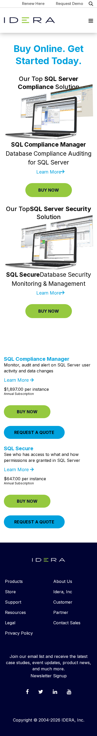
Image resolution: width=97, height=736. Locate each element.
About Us (62, 581)
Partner (60, 612)
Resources (15, 612)
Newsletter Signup (49, 675)
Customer (62, 602)
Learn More (48, 172)
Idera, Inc (62, 591)
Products (14, 581)
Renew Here (33, 3)
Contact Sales (66, 622)
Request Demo (69, 3)
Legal (10, 622)
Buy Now (48, 190)
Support (13, 602)
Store (10, 591)
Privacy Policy (19, 633)
